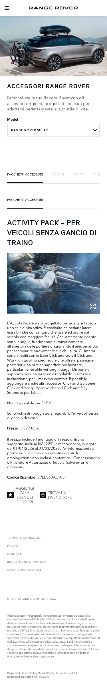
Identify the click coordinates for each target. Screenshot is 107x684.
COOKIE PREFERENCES (24, 569)
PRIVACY (13, 545)
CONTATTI (14, 553)
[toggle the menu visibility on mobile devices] (7, 8)
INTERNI (78, 174)
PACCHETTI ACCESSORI (25, 174)
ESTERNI (57, 174)
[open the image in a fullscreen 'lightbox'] (53, 283)
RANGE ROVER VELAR (29, 130)
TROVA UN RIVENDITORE (60, 495)
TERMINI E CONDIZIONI (24, 537)
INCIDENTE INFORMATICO (26, 561)
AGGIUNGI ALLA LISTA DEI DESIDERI (25, 495)
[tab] (25, 174)
